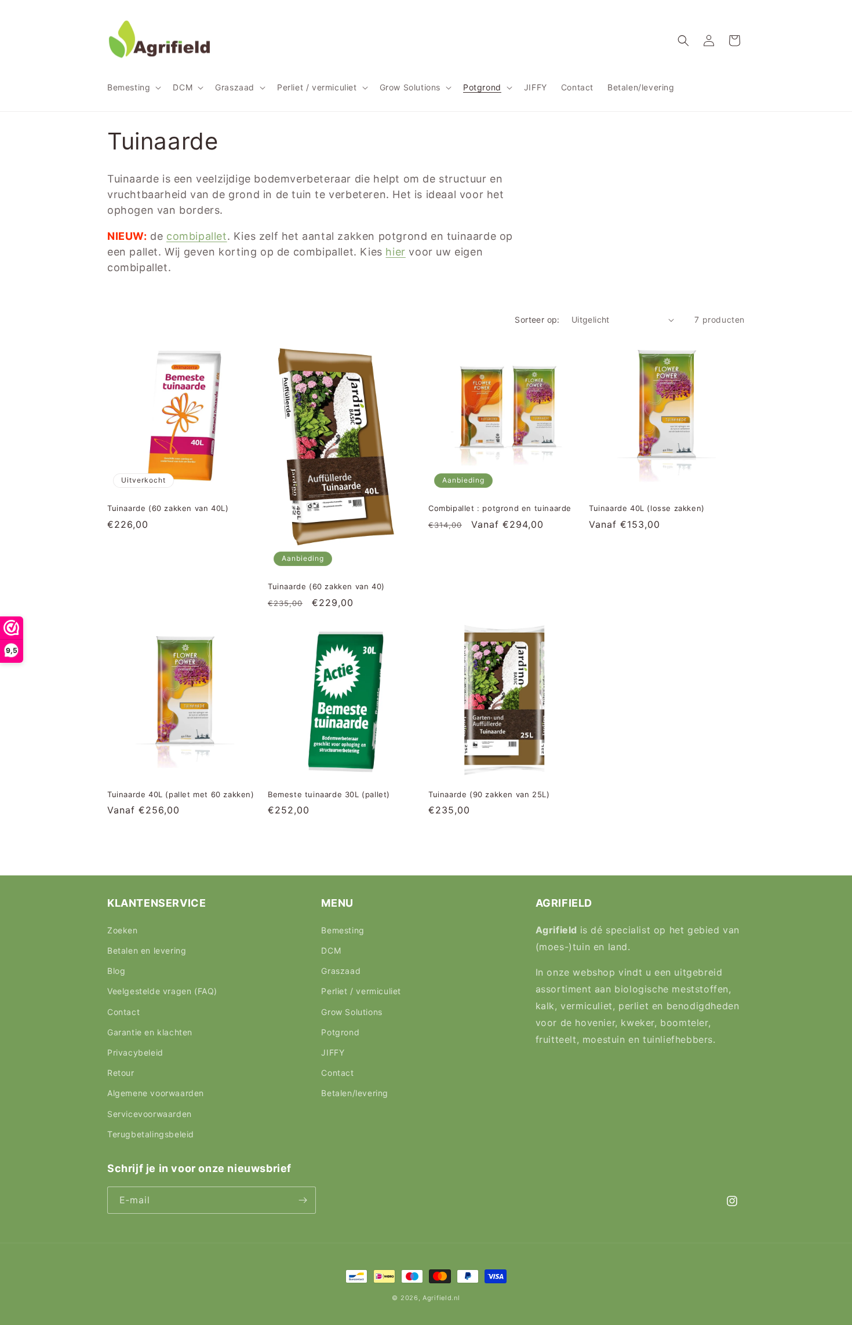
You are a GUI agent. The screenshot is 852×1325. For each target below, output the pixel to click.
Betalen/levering (354, 1093)
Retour (120, 1073)
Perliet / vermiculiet (361, 991)
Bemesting (342, 930)
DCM (331, 950)
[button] (133, 87)
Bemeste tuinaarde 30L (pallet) (329, 794)
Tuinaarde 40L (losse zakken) (647, 508)
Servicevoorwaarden (149, 1114)
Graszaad (341, 971)
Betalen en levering (146, 950)
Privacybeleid (135, 1052)
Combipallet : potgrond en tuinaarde (499, 508)
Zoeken (122, 930)
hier (395, 252)
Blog (116, 971)
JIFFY (332, 1052)
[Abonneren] (302, 1200)
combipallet (196, 236)
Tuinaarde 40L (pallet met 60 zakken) (180, 794)
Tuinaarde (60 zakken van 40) (326, 586)
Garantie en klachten (149, 1032)
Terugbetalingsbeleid (150, 1134)
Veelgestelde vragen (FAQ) (162, 991)
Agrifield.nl (441, 1298)
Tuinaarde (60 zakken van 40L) (167, 508)
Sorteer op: (537, 319)
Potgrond (340, 1032)
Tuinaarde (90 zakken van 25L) (488, 794)
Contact (123, 1012)
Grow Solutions (351, 1012)
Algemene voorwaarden (155, 1093)
